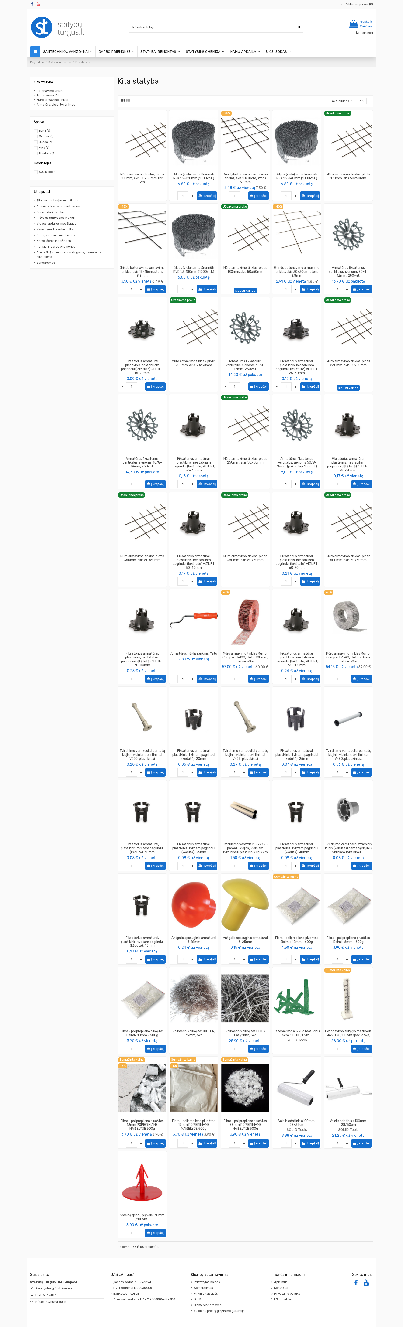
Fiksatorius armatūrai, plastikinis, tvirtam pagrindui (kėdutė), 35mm (193, 848)
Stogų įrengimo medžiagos (56, 235)
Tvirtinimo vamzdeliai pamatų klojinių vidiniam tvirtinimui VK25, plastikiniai (245, 755)
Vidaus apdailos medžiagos (56, 223)
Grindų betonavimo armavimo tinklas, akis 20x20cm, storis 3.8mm (296, 272)
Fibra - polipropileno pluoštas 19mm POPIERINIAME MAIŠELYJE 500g (193, 1125)
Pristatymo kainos (207, 1282)
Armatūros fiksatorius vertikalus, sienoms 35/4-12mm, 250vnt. (245, 365)
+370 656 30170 (46, 1295)
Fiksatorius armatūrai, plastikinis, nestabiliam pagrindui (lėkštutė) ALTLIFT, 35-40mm (194, 464)
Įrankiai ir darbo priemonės (56, 246)
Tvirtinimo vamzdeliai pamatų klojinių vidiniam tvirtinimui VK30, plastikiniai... (348, 755)
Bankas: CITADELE (126, 1293)
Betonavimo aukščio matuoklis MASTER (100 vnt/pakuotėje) (348, 1033)
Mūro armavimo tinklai (52, 100)
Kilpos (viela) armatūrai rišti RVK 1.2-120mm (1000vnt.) (193, 176)
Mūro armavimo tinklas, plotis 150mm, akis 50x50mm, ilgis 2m (142, 178)
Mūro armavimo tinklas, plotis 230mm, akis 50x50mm (348, 363)
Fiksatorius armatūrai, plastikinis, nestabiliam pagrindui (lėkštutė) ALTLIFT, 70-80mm (142, 659)
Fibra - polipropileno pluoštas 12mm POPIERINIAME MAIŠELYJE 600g (142, 1125)
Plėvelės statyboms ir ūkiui (56, 217)
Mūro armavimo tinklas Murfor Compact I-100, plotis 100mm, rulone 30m (245, 657)
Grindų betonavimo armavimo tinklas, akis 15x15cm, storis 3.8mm (142, 272)
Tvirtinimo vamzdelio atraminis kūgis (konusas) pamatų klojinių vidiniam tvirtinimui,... (348, 848)
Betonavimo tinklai (50, 90)
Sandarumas (46, 262)
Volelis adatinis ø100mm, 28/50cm (348, 1123)
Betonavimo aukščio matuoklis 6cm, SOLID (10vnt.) (297, 1033)
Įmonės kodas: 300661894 (132, 1282)
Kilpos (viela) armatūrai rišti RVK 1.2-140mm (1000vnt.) (296, 176)
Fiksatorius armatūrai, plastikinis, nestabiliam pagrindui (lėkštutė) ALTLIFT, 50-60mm (194, 562)
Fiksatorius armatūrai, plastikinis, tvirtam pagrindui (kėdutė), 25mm (296, 755)
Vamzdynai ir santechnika (55, 229)
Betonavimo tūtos (49, 95)
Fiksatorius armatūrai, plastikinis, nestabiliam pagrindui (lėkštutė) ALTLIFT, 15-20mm (142, 367)
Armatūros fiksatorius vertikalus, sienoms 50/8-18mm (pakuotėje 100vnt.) (297, 463)
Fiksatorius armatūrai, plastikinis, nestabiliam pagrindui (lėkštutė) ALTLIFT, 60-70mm (297, 562)
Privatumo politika (287, 1293)
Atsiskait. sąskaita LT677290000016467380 (144, 1299)
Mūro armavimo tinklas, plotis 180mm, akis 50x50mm (245, 270)
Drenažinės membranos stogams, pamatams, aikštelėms (69, 255)
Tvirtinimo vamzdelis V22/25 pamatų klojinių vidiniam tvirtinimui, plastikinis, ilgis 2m (245, 848)
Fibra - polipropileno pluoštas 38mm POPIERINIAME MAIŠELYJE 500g (245, 1125)
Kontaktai (281, 1287)
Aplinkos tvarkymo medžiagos (58, 206)
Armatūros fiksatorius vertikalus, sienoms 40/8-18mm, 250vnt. (142, 463)
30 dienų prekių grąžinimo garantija (219, 1311)
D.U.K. (198, 1299)
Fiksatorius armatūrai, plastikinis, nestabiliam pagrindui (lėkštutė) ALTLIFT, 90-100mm (297, 659)
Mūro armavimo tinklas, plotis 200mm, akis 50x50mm (194, 363)
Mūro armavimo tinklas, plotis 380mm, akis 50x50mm (245, 558)
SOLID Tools (297, 1040)
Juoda (45, 142)
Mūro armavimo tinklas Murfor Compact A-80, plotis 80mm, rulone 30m (348, 657)
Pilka (44, 147)
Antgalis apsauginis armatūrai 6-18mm (193, 940)
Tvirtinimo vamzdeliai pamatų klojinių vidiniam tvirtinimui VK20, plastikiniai (142, 755)
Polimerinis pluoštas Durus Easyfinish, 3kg (245, 1033)
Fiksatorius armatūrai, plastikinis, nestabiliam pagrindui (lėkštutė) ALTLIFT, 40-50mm (348, 464)
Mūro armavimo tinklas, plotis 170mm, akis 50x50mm (348, 176)
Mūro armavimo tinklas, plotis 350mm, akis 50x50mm (142, 558)
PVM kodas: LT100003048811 (133, 1287)
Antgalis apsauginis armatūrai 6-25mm (245, 940)
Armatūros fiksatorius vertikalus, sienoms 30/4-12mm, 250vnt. (348, 272)
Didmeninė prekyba (208, 1305)
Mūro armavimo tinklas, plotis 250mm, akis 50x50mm (245, 461)
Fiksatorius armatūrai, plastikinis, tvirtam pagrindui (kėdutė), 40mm (296, 848)
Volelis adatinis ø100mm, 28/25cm (296, 1123)
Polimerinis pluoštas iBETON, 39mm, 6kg (194, 1033)
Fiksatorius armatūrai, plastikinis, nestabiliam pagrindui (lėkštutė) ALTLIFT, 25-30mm (297, 367)
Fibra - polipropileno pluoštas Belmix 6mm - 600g (348, 940)
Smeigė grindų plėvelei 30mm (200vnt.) (142, 1217)
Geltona (46, 136)
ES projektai (283, 1299)
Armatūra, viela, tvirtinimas (56, 104)
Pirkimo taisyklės (206, 1293)
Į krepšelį (209, 196)
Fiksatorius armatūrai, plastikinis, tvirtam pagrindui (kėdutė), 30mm (142, 848)
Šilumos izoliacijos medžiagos (58, 200)
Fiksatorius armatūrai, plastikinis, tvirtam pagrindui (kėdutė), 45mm (142, 942)
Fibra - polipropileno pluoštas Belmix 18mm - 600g (142, 1033)
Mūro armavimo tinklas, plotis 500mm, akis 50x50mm (348, 558)
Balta (44, 130)
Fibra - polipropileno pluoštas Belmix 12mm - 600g (296, 940)
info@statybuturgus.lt (50, 1301)
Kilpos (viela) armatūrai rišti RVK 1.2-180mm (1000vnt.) (193, 270)
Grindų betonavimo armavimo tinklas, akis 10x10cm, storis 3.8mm (245, 178)
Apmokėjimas (203, 1287)
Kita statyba (43, 82)
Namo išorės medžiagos (54, 240)
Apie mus (281, 1282)
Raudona (47, 153)
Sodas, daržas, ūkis (50, 212)
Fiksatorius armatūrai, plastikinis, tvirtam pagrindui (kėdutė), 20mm (193, 755)
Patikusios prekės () (358, 4)
